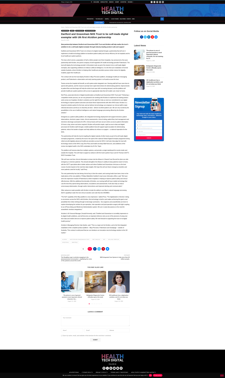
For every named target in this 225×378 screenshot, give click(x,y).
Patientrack (65, 242)
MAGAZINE (96, 2)
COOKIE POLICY (87, 372)
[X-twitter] (107, 368)
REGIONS (130, 2)
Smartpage (75, 242)
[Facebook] (152, 2)
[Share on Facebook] (95, 249)
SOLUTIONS (123, 19)
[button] (106, 22)
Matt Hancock (96, 239)
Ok (150, 375)
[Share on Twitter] (99, 249)
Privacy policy (158, 375)
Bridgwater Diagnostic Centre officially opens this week (126, 22)
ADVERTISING (74, 372)
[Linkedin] (157, 2)
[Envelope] (117, 368)
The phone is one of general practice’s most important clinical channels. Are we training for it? (154, 54)
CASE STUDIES (115, 19)
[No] (222, 375)
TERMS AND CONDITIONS (119, 372)
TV (91, 2)
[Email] (163, 2)
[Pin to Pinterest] (103, 249)
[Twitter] (154, 2)
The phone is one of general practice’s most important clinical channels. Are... (72, 297)
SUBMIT (117, 2)
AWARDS (111, 2)
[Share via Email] (107, 249)
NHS (104, 239)
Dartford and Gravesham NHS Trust (79, 239)
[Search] (162, 19)
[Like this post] (90, 249)
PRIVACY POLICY (102, 372)
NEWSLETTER (104, 2)
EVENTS (129, 19)
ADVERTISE (123, 2)
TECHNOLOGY (99, 19)
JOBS (133, 19)
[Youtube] (160, 2)
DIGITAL (107, 19)
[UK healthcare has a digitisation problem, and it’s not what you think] (119, 282)
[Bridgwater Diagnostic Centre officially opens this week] (95, 282)
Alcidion (64, 239)
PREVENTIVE (90, 19)
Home (62, 27)
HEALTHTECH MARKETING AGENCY (143, 372)
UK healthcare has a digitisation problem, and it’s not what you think (118, 297)
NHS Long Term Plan (113, 239)
